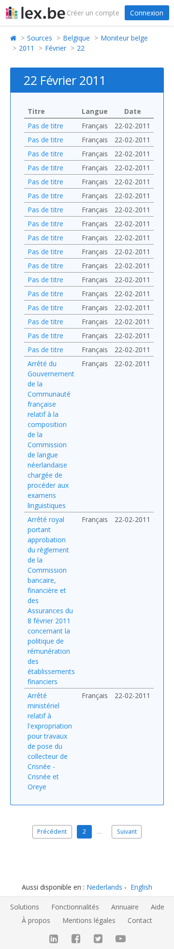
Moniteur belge (124, 37)
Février (55, 48)
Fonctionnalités (75, 906)
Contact (140, 920)
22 (81, 48)
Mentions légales (89, 920)
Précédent (52, 831)
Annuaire (125, 906)
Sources (39, 37)
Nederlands (104, 887)
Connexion (146, 12)
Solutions (24, 906)
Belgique (76, 37)
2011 (26, 48)
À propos (36, 920)
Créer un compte (93, 12)
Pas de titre (45, 125)
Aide (157, 906)
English (141, 887)
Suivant (127, 831)
